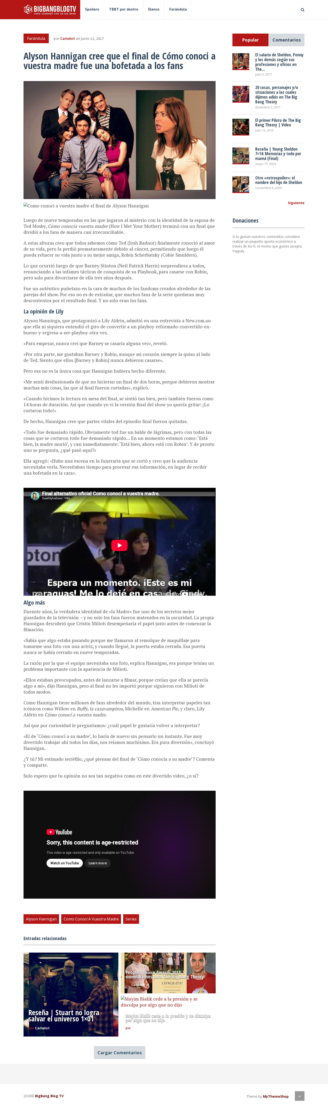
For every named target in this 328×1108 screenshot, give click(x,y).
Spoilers (92, 9)
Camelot (67, 38)
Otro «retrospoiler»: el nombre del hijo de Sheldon (278, 180)
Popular (250, 40)
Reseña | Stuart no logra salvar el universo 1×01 (63, 1016)
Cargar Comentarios (119, 1052)
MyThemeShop (276, 1096)
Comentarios (287, 40)
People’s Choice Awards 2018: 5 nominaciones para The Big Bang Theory (165, 974)
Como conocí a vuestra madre (91, 919)
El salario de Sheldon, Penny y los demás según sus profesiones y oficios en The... (279, 62)
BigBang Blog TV (49, 1096)
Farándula (178, 9)
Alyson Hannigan (41, 919)
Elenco (153, 9)
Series (131, 919)
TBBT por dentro (123, 9)
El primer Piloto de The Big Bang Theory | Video (278, 122)
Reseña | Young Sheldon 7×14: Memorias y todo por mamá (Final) (278, 153)
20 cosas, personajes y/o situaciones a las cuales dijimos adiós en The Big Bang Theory (276, 94)
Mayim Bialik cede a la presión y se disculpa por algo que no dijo (168, 1017)
